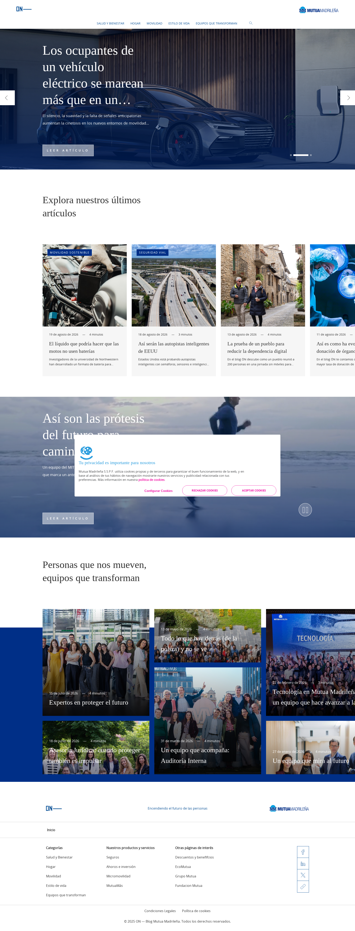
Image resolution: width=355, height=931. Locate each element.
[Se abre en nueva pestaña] (289, 808)
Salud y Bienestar (110, 23)
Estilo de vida (179, 23)
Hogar (135, 23)
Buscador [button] (251, 23)
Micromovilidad (118, 876)
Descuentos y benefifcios (194, 857)
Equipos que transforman (216, 23)
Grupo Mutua (185, 876)
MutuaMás (114, 885)
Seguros (112, 857)
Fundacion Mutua (188, 885)
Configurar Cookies (158, 491)
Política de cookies (196, 911)
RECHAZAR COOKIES (205, 490)
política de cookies (151, 480)
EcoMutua (183, 866)
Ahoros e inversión (121, 866)
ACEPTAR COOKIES (254, 490)
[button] (291, 155)
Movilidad (154, 23)
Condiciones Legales (160, 911)
